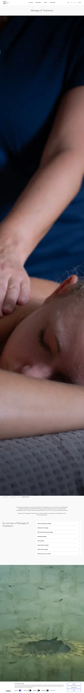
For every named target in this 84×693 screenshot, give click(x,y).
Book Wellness (38, 2)
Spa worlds (31, 2)
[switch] (29, 690)
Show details (52, 690)
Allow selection (74, 687)
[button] (59, 523)
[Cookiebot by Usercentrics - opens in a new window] (8, 691)
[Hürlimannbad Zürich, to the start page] (6, 2)
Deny (74, 690)
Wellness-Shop (52, 2)
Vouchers (45, 2)
